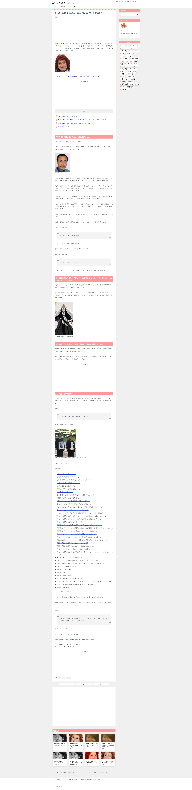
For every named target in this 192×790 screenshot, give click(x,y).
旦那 (63, 677)
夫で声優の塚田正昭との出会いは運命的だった (69, 116)
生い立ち (125, 79)
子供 (127, 63)
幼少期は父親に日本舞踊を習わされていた (68, 483)
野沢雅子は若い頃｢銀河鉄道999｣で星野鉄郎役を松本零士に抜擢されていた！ (108, 746)
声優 (56, 17)
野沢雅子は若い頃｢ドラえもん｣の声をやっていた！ (59, 745)
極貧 (135, 71)
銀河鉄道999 (76, 43)
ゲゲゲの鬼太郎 (60, 43)
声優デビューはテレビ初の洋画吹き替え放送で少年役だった (73, 501)
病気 (133, 79)
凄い (130, 56)
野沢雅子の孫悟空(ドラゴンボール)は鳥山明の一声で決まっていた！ (92, 745)
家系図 (127, 66)
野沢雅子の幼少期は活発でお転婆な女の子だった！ (108, 763)
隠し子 (123, 86)
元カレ (129, 53)
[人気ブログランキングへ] (124, 26)
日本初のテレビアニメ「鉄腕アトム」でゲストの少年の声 (72, 510)
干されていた (135, 66)
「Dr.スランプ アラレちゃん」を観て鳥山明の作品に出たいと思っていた (77, 534)
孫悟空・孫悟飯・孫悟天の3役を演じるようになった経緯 (72, 543)
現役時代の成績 (131, 76)
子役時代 (134, 63)
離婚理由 (130, 87)
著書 (132, 84)
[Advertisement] (84, 29)
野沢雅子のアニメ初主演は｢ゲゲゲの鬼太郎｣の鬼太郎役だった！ (60, 763)
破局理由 (130, 81)
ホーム (54, 6)
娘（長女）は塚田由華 (63, 126)
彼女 (135, 68)
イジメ (123, 45)
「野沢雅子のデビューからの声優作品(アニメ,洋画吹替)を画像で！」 (74, 76)
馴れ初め (68, 677)
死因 (123, 74)
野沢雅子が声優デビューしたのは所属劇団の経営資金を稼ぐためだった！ (76, 763)
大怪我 (123, 61)
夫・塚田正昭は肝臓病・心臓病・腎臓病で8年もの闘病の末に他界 (74, 123)
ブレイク (125, 51)
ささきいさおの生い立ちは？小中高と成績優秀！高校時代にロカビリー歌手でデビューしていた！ (100, 772)
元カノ (123, 53)
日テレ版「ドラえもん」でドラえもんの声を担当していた (72, 557)
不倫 (132, 51)
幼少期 (124, 69)
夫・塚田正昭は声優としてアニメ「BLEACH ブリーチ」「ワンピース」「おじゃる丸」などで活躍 (82, 119)
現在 (123, 77)
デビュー (125, 48)
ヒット (134, 48)
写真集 (123, 56)
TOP (59, 779)
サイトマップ (62, 6)
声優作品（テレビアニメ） (64, 569)
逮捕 (137, 84)
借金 (137, 50)
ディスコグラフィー (133, 45)
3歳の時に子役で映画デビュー (65, 492)
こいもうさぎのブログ (63, 2)
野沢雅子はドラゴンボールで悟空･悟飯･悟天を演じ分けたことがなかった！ (76, 746)
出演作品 (125, 59)
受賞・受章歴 (135, 58)
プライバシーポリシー (73, 6)
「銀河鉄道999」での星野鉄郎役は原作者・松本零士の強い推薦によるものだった (79, 525)
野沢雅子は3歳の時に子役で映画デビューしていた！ (92, 763)
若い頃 (125, 84)
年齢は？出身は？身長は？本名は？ (66, 474)
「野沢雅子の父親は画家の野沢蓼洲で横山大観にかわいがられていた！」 (75, 639)
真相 (123, 82)
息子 (123, 71)
